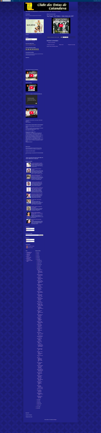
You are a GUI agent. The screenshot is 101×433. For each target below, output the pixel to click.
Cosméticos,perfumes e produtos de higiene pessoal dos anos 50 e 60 (37, 188)
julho (38, 267)
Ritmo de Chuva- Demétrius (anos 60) (39, 397)
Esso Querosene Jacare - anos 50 (39, 349)
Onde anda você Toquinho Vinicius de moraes (39, 289)
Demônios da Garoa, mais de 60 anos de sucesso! (40, 299)
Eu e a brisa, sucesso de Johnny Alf (39, 391)
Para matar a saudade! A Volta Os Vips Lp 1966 (40, 308)
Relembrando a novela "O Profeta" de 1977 (39, 383)
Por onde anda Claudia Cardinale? (39, 339)
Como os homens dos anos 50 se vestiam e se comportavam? (36, 175)
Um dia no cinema (40, 388)
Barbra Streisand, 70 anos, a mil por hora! (40, 275)
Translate (33, 40)
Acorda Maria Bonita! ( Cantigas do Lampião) (39, 319)
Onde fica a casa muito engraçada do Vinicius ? (39, 353)
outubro (38, 263)
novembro (39, 261)
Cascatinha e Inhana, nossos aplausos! (40, 278)
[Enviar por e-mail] (63, 37)
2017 (37, 252)
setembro (38, 264)
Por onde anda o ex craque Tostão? (39, 363)
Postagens (29, 228)
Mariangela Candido (31, 246)
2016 (37, 253)
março (38, 402)
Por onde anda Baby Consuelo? (39, 342)
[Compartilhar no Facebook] (66, 37)
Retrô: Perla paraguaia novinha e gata (40, 386)
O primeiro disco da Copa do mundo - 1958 (39, 295)
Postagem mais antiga (71, 44)
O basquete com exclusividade (29, 253)
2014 (37, 256)
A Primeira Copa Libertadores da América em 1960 (40, 282)
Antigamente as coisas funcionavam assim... (39, 329)
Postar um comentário (51, 42)
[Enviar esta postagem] (61, 37)
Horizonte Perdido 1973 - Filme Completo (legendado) (40, 366)
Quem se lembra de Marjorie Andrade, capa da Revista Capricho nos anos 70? (37, 213)
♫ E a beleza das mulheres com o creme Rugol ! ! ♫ (40, 346)
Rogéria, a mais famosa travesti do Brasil (40, 322)
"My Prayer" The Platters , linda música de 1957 (40, 304)
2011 (37, 406)
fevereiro (38, 403)
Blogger (55, 419)
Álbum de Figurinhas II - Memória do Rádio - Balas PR (39, 359)
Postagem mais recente (50, 44)
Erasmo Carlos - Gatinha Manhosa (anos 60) (40, 312)
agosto (38, 265)
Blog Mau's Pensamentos (29, 259)
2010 (37, 408)
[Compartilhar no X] (65, 37)
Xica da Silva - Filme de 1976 (39, 302)
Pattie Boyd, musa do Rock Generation (40, 285)
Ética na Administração (29, 257)
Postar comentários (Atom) (53, 46)
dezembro (39, 260)
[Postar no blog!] (64, 37)
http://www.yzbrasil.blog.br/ (56, 11)
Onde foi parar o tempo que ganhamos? (39, 376)
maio (38, 399)
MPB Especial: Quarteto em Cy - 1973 (40, 394)
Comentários (29, 230)
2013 (37, 257)
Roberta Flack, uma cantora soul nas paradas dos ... (40, 326)
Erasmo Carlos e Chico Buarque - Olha (40, 292)
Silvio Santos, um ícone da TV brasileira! (40, 315)
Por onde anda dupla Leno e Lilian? (39, 373)
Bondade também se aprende (40, 337)
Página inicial (61, 44)
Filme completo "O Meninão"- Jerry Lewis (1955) (40, 370)
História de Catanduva (28, 255)
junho (38, 268)
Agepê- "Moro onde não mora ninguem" (40, 379)
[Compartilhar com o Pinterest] (67, 37)
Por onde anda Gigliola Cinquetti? (36, 163)
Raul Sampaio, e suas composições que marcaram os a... (40, 271)
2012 (37, 259)
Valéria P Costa (30, 247)
